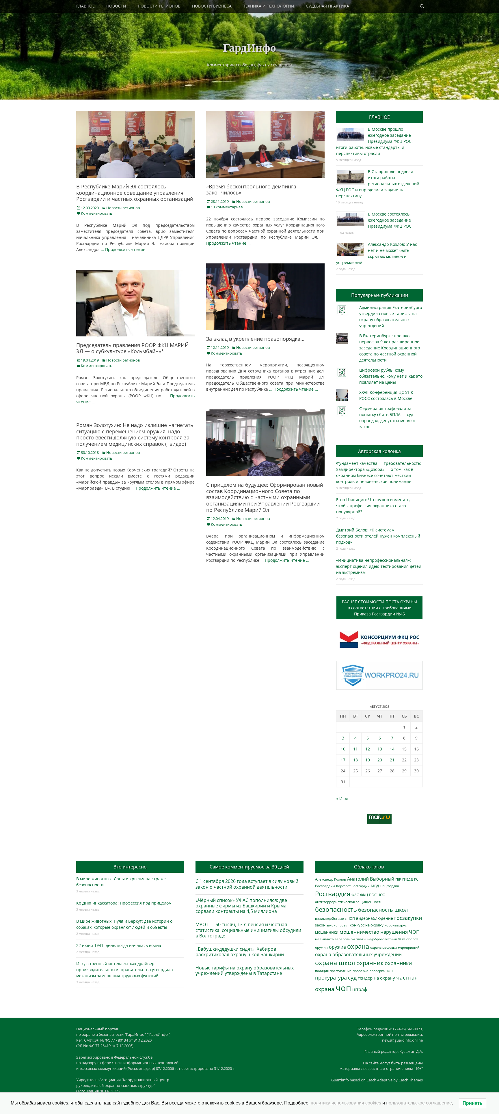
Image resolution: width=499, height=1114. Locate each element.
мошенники (326, 932)
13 (379, 749)
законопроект (338, 925)
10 (343, 749)
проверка (360, 970)
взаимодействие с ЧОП (335, 918)
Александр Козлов (330, 879)
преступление (340, 971)
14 (392, 749)
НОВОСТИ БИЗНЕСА (212, 6)
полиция (322, 971)
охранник (369, 963)
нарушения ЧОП (400, 931)
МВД (375, 885)
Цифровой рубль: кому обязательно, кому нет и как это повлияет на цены (390, 376)
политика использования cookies (346, 1102)
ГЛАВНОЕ (85, 6)
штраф (359, 989)
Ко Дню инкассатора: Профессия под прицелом (124, 903)
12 (367, 749)
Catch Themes (411, 1080)
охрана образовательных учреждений (358, 954)
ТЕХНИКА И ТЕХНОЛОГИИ (268, 6)
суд (352, 977)
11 (355, 749)
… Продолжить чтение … (125, 249)
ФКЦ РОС (368, 894)
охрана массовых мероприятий (394, 947)
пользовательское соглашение (419, 1102)
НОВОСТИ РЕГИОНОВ (159, 6)
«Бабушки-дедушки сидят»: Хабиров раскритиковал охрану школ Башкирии (239, 952)
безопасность (336, 909)
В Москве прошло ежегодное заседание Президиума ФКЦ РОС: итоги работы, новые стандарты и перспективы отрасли (374, 141)
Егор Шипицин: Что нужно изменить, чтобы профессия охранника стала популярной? (373, 505)
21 (392, 760)
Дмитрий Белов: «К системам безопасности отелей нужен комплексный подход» (378, 536)
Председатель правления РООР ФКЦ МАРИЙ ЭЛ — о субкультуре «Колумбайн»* (132, 348)
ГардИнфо (249, 47)
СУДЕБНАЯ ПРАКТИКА (327, 6)
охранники (398, 963)
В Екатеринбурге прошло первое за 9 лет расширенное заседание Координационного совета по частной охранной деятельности (389, 348)
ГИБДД (407, 879)
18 (355, 760)
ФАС (355, 894)
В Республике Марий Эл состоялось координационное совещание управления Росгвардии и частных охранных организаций (134, 192)
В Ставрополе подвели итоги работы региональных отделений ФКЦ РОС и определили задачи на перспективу (377, 184)
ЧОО (381, 895)
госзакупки (408, 917)
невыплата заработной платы (340, 939)
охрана (358, 946)
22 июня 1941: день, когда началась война (118, 945)
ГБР (398, 879)
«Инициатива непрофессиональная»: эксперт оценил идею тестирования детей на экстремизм (378, 566)
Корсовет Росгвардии (353, 886)
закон (320, 925)
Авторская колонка (379, 451)
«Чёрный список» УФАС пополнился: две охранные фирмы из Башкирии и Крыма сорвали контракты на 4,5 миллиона (241, 905)
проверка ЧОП (381, 971)
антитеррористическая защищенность (348, 901)
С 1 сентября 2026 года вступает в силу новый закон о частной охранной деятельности (246, 884)
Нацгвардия (389, 886)
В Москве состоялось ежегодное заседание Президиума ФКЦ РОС (390, 220)
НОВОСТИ (116, 6)
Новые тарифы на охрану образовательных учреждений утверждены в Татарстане (244, 970)
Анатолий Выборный (370, 879)
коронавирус (396, 925)
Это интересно (130, 867)
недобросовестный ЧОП (386, 939)
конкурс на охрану (366, 925)
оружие (337, 946)
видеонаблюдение (374, 918)
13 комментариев (227, 206)
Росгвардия (332, 893)
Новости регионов (123, 207)
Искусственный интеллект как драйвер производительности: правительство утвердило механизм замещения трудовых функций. (124, 969)
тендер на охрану (376, 978)
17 (343, 760)
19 (367, 760)
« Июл (342, 798)
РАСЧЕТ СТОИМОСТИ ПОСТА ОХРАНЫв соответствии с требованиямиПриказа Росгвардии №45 (379, 608)
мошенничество (359, 931)
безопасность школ (383, 909)
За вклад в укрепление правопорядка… (255, 338)
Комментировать (96, 213)
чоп (343, 988)
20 (379, 760)
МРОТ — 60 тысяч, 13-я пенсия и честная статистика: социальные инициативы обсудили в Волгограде (248, 930)
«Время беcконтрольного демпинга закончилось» (251, 189)
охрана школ (335, 962)
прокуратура (331, 977)
